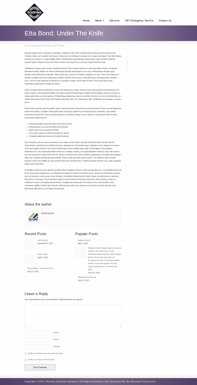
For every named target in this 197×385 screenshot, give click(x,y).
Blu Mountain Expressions (141, 381)
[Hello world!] (30, 244)
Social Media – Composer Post (40, 268)
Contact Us (165, 20)
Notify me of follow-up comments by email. (45, 353)
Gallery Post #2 (84, 240)
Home (86, 20)
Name (56, 332)
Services (114, 20)
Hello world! (43, 240)
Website (56, 347)
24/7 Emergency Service (139, 20)
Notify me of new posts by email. (41, 360)
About (98, 20)
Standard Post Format (87, 277)
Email (56, 339)
